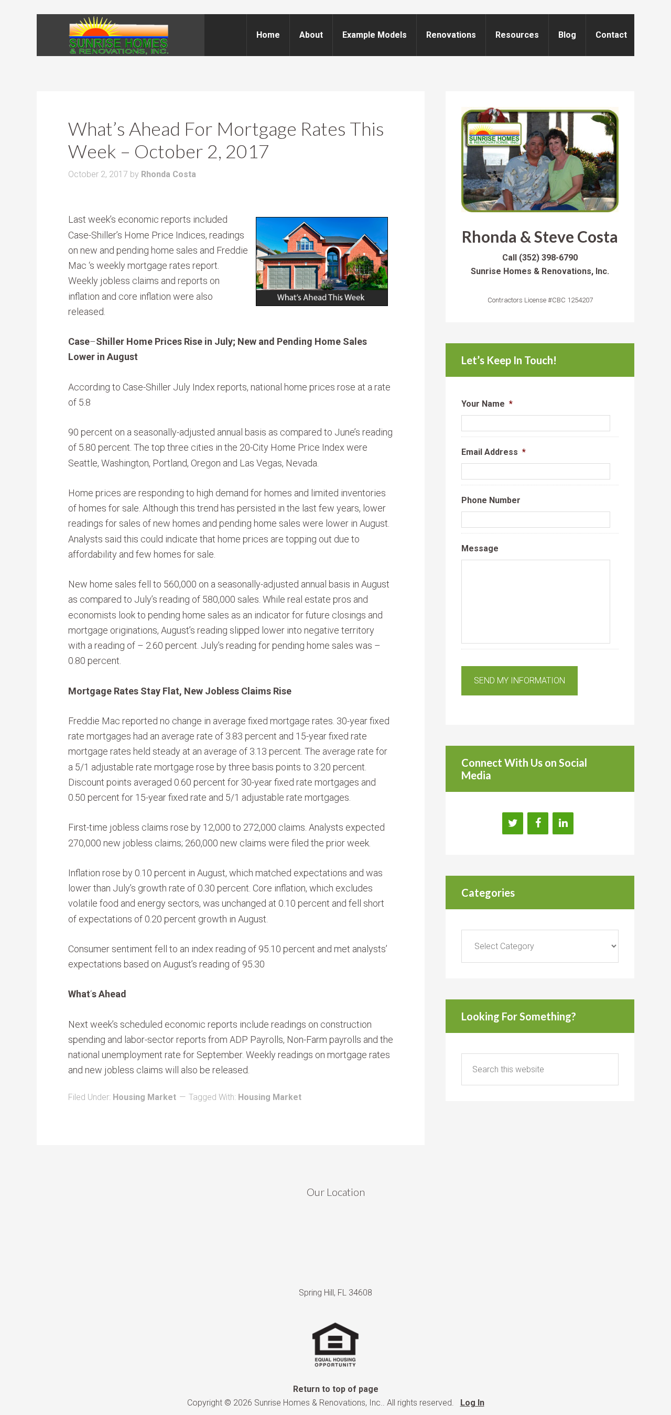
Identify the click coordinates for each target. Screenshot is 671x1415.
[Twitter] (512, 823)
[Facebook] (537, 823)
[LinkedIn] (563, 823)
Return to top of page (335, 1389)
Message (480, 548)
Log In (472, 1403)
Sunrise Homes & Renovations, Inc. (120, 35)
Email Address (493, 452)
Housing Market (144, 1097)
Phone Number (491, 500)
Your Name (487, 404)
